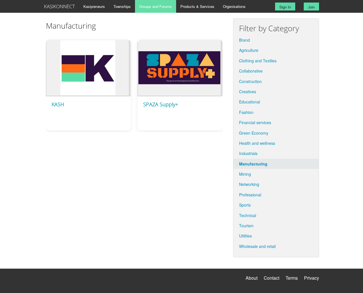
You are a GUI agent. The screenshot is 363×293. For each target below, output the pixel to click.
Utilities (245, 236)
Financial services (255, 122)
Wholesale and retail (257, 246)
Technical (247, 215)
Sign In (285, 7)
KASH (58, 104)
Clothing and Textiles (258, 60)
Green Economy (253, 133)
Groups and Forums (155, 6)
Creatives (247, 91)
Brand (244, 40)
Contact (271, 278)
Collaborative (251, 71)
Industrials (248, 153)
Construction (250, 81)
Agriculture (248, 50)
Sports (245, 205)
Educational (249, 102)
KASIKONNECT (59, 6)
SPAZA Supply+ (160, 104)
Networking (249, 184)
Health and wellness (257, 143)
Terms (292, 278)
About (252, 278)
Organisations (234, 6)
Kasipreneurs (94, 6)
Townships (122, 6)
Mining (245, 174)
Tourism (246, 225)
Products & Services (197, 6)
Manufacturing (253, 164)
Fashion (246, 112)
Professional (250, 195)
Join (311, 7)
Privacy (311, 278)
